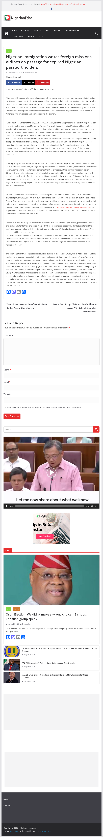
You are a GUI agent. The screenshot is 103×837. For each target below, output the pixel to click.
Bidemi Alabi (26, 624)
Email (7, 382)
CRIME (47, 30)
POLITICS (37, 30)
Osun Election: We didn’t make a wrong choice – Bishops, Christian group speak (46, 616)
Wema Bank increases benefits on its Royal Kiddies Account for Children (27, 306)
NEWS (14, 30)
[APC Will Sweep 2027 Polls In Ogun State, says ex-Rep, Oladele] (12, 665)
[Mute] (92, 506)
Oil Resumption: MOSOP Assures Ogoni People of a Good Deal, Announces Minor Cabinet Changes (59, 649)
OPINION (31, 36)
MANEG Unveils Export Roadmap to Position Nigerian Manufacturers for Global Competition (63, 5)
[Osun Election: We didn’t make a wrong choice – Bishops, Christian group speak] (51, 580)
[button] (51, 473)
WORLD (57, 30)
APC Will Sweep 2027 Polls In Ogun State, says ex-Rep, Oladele (48, 663)
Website (7, 394)
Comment (9, 335)
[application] (51, 473)
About (6, 799)
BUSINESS (25, 30)
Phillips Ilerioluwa (31, 73)
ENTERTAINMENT (71, 30)
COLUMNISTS (17, 36)
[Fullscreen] (96, 506)
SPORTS (42, 36)
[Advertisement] (51, 712)
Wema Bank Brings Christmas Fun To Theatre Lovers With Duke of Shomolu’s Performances (74, 308)
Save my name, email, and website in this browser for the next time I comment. (44, 407)
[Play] (7, 506)
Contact (7, 805)
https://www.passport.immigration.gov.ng (72, 207)
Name (7, 369)
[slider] (49, 506)
